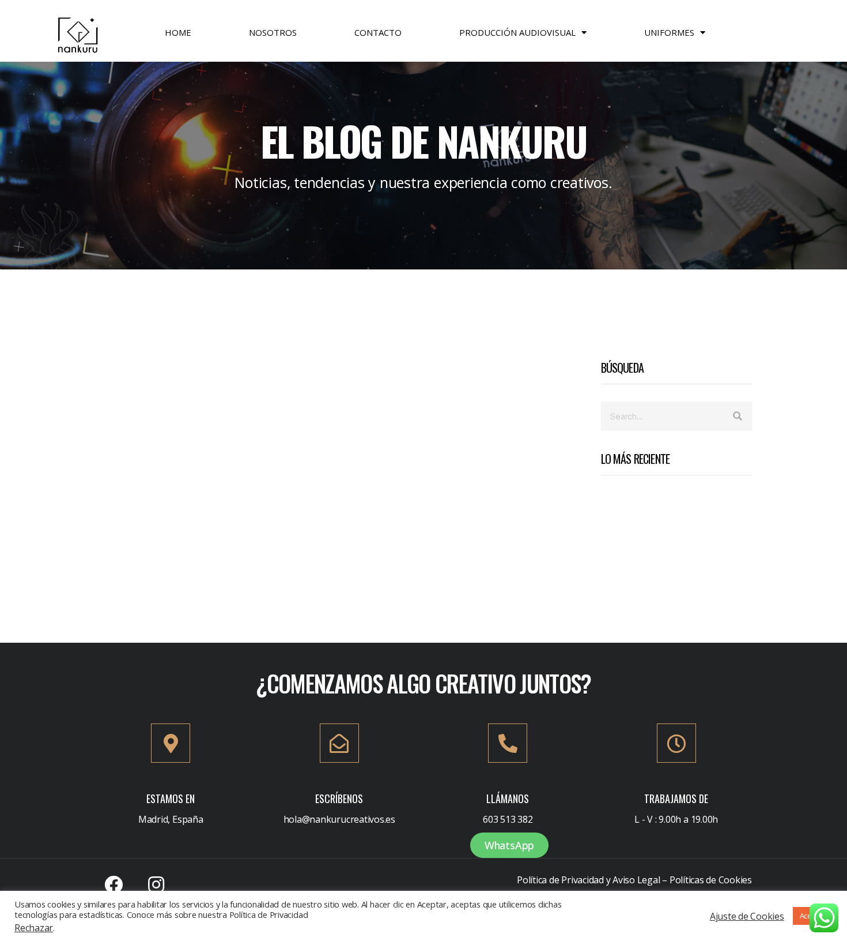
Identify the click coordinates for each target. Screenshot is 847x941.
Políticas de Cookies (711, 879)
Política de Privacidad (560, 879)
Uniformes (669, 32)
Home (178, 32)
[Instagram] (156, 884)
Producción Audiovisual (517, 32)
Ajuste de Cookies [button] (747, 916)
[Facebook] (113, 884)
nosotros (273, 32)
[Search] (737, 416)
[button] (509, 845)
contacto (378, 32)
